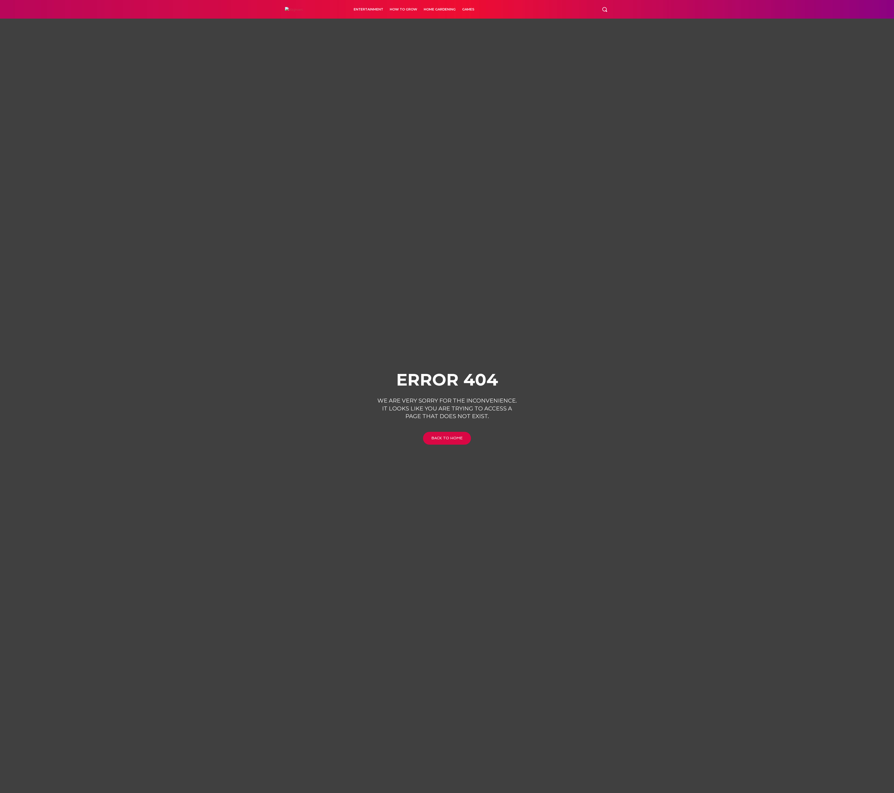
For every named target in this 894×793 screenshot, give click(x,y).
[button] (604, 9)
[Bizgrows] (314, 9)
